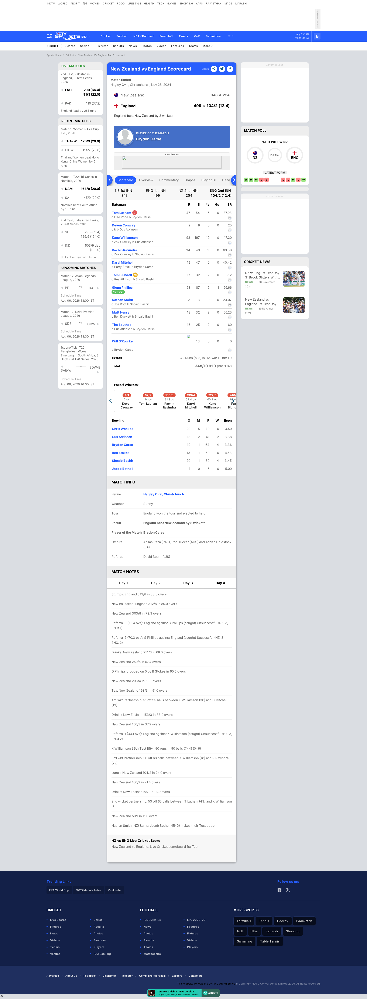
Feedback (89, 975)
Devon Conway (123, 225)
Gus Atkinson (122, 437)
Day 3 (188, 583)
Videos (162, 46)
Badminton (213, 36)
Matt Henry (120, 312)
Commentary (169, 180)
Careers (177, 975)
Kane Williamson (125, 238)
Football (121, 36)
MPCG (228, 3)
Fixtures (102, 46)
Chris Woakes (122, 429)
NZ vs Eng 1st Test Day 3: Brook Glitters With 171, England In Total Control (262, 275)
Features (177, 46)
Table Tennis (270, 941)
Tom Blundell (124, 275)
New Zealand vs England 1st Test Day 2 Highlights (262, 301)
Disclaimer (109, 975)
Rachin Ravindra (124, 250)
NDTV (51, 3)
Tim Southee (121, 325)
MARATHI (241, 3)
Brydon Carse (122, 445)
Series (85, 46)
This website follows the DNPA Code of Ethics (206, 983)
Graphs (190, 180)
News (133, 46)
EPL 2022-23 (196, 919)
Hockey (282, 921)
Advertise (53, 975)
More (207, 46)
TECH (160, 3)
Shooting (292, 931)
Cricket (105, 36)
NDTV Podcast (143, 36)
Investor (127, 975)
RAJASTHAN (214, 3)
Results (118, 46)
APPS (199, 3)
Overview (146, 180)
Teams (193, 46)
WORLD (63, 3)
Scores (70, 46)
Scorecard (125, 180)
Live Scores (58, 919)
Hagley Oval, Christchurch (130, 85)
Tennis (183, 36)
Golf (197, 36)
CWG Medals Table (88, 890)
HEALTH (149, 3)
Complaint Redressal (152, 975)
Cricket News (257, 262)
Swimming (244, 941)
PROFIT (75, 3)
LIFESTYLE (134, 3)
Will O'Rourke (122, 341)
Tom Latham (124, 213)
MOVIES (95, 3)
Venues (55, 953)
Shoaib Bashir (122, 461)
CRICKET (108, 3)
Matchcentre (152, 953)
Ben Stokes (120, 453)
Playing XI (208, 180)
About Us (71, 975)
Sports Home (54, 55)
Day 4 (220, 583)
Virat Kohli (114, 890)
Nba (254, 931)
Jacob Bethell (122, 469)
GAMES (171, 3)
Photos (146, 46)
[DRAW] (275, 155)
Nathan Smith (122, 300)
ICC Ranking (102, 953)
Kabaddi (272, 931)
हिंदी (85, 3)
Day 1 (123, 583)
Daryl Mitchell (122, 262)
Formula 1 (166, 36)
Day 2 (156, 583)
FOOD (121, 3)
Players (99, 947)
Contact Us (195, 975)
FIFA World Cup (59, 890)
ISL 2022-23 (152, 919)
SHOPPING (186, 3)
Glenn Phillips (122, 287)
